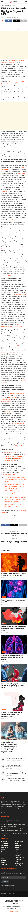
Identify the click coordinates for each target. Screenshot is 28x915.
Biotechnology (5, 852)
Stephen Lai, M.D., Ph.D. (19, 294)
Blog (2, 854)
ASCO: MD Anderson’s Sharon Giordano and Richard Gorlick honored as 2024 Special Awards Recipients (15, 499)
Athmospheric (4, 847)
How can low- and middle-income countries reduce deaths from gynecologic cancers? (11, 714)
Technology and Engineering (19, 864)
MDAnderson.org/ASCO (9, 474)
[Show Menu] (2, 1)
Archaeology (4, 845)
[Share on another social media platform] (23, 21)
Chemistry (3, 860)
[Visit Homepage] (14, 1)
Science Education (19, 857)
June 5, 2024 (4, 17)
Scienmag (6, 893)
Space (16, 861)
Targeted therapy (6, 401)
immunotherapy (5, 399)
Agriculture (4, 841)
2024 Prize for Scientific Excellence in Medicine (15, 456)
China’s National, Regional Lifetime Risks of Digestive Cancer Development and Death (13, 628)
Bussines (3, 856)
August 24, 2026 (5, 577)
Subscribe (5, 881)
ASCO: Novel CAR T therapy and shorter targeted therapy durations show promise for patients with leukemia (15, 493)
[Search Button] (26, 1)
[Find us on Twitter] (4, 812)
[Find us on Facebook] (1, 812)
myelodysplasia (8, 231)
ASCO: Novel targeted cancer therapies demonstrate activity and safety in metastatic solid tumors (15, 486)
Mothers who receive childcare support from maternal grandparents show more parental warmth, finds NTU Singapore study (9, 747)
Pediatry (17, 849)
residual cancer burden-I (19, 423)
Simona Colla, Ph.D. (6, 352)
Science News (8, 5)
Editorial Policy (19, 841)
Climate (3, 862)
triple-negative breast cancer (17, 393)
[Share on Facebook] (8, 21)
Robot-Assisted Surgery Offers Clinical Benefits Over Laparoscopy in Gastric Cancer (13, 686)
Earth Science (4, 864)
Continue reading (14, 911)
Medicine (17, 847)
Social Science (18, 859)
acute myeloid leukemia (18, 346)
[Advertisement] (14, 26)
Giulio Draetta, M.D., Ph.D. (11, 452)
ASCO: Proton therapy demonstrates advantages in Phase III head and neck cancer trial (15, 479)
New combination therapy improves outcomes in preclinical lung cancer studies (12, 657)
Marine (16, 843)
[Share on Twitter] (16, 21)
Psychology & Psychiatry (18, 854)
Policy (16, 852)
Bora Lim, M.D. (9, 411)
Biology (3, 849)
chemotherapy (5, 191)
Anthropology (4, 843)
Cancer (13, 5)
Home (2, 5)
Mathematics (18, 845)
